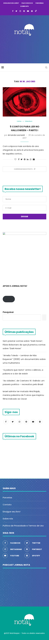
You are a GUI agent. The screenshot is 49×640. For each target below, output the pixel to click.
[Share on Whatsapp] (30, 159)
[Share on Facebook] (18, 159)
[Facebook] (12, 11)
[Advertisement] (25, 49)
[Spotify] (32, 11)
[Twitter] (16, 11)
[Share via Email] (34, 159)
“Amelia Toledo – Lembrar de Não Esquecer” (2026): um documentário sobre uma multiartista (24, 359)
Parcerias (40, 3)
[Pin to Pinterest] (24, 159)
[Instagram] (20, 11)
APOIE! (9, 299)
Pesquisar (8, 312)
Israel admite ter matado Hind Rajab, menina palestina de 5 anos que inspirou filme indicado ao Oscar (23, 395)
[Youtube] (28, 11)
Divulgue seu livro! (11, 3)
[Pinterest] (24, 11)
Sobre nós (24, 6)
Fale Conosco (27, 3)
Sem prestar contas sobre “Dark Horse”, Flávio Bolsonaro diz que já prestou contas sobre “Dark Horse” (24, 344)
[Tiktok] (36, 11)
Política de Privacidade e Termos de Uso (23, 525)
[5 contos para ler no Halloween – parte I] (24, 102)
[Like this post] (15, 159)
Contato (7, 504)
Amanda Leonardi (16, 135)
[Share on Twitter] (21, 159)
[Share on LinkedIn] (27, 159)
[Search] (46, 67)
